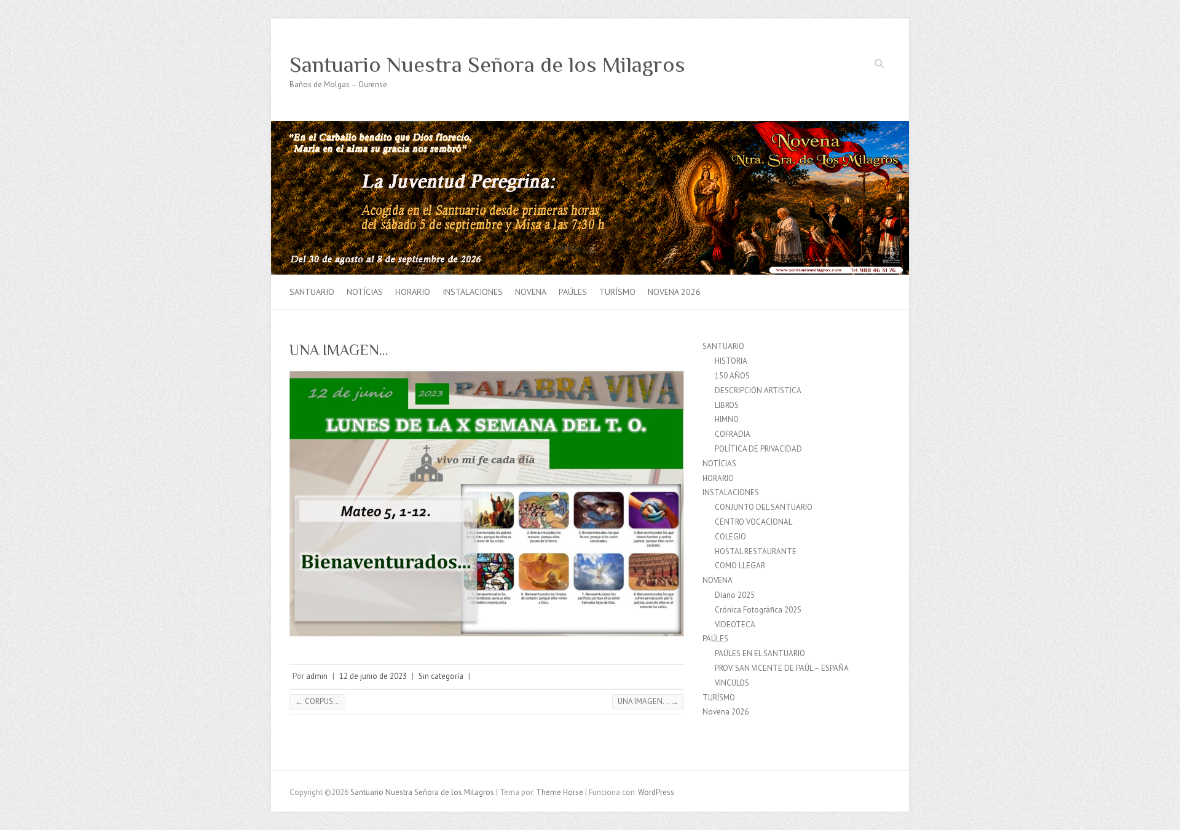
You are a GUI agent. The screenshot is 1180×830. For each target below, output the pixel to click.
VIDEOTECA (735, 624)
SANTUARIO (311, 291)
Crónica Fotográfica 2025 (758, 610)
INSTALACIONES (472, 291)
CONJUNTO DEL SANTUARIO (763, 507)
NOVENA (530, 291)
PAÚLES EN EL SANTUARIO (760, 653)
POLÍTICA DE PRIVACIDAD (758, 449)
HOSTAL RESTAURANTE (755, 551)
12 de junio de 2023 (373, 676)
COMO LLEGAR (740, 565)
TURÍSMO (617, 291)
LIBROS (727, 405)
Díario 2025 (735, 595)
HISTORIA (731, 361)
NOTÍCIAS (365, 291)
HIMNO (727, 419)
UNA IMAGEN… (648, 701)
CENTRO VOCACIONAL (753, 522)
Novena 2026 (674, 291)
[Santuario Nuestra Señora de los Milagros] (590, 127)
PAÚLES (573, 291)
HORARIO (412, 291)
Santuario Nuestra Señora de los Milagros (487, 64)
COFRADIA (732, 434)
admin (317, 676)
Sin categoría (441, 676)
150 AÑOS (732, 375)
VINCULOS (732, 683)
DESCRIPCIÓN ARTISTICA (758, 390)
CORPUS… (317, 701)
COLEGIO (730, 536)
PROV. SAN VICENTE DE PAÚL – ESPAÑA (782, 668)
